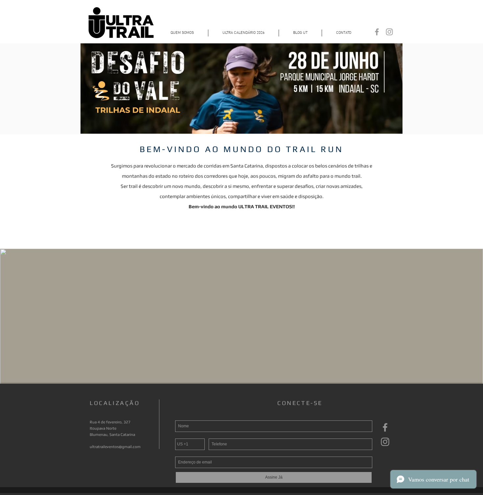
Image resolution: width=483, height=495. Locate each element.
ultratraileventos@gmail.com (115, 446)
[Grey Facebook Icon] (376, 31)
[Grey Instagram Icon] (389, 31)
